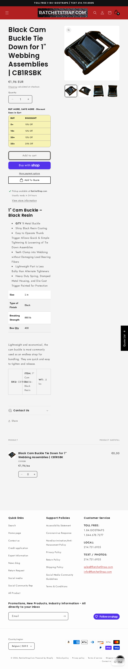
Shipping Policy (54, 567)
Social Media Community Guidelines (59, 577)
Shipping (12, 86)
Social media (15, 578)
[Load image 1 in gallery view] (71, 91)
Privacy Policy (53, 552)
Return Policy (53, 559)
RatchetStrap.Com (27, 658)
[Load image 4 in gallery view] (112, 91)
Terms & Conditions (57, 586)
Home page (14, 533)
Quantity (12, 92)
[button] (7, 12)
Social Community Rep (20, 585)
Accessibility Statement (58, 525)
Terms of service (95, 658)
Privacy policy (78, 658)
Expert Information (18, 555)
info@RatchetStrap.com (98, 572)
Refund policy (62, 658)
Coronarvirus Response (59, 533)
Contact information (111, 661)
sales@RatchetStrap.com (98, 567)
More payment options (29, 173)
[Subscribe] (64, 616)
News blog (14, 563)
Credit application (18, 548)
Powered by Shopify (44, 658)
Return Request (16, 570)
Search (12, 525)
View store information (24, 200)
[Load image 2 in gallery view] (85, 91)
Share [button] (15, 420)
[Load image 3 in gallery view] (98, 91)
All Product (14, 593)
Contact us (14, 540)
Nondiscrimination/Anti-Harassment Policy (59, 542)
